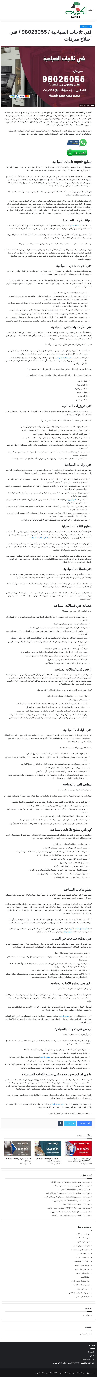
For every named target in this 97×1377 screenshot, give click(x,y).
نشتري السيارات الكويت (81, 1285)
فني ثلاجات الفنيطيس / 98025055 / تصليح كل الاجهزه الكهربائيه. (67, 1197)
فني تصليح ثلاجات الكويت (78, 928)
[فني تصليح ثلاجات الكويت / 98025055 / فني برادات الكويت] (76, 10)
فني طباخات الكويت (82, 1257)
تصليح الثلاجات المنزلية (39, 537)
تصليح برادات (67, 932)
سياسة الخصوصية (88, 1359)
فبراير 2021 (86, 1315)
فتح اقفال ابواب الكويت (81, 1297)
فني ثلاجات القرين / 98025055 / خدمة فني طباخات (72, 1186)
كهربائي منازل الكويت (82, 1265)
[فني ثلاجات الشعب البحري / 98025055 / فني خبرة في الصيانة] (78, 1148)
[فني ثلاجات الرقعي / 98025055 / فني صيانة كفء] (17, 1148)
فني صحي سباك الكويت (81, 1269)
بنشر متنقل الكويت (83, 1289)
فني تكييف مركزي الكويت (81, 1246)
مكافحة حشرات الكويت (81, 1261)
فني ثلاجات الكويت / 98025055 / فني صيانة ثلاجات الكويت (73, 1363)
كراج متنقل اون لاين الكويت (80, 1281)
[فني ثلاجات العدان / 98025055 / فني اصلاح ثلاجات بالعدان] (48, 1148)
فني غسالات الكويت (82, 1238)
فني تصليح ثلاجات (86, 26)
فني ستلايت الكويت (83, 1242)
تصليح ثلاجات (64, 1016)
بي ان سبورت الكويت (82, 1234)
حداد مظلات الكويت (82, 1273)
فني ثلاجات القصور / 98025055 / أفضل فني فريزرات (71, 1201)
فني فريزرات (71, 499)
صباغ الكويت (85, 1277)
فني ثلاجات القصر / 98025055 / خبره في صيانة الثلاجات (70, 1182)
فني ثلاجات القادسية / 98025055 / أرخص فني (74, 1189)
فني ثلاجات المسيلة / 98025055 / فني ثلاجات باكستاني (70, 1215)
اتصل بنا (91, 1352)
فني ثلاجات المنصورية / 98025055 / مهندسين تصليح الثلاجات (69, 1208)
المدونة (91, 1356)
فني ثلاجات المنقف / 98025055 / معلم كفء (74, 1204)
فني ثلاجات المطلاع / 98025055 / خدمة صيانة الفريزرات (70, 1212)
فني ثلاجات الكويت (75, 225)
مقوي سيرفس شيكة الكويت (80, 1249)
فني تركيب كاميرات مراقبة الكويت (78, 1293)
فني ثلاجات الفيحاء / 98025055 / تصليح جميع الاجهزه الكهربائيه (68, 1193)
